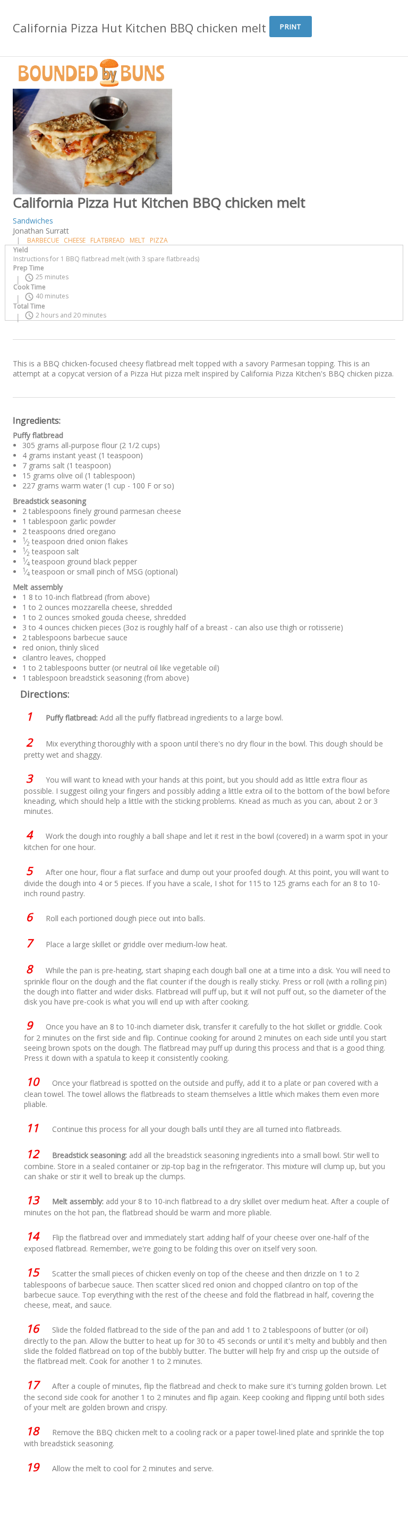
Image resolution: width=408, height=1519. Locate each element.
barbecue (43, 240)
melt (137, 240)
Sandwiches (33, 221)
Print (290, 26)
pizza (159, 240)
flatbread (107, 240)
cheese (75, 240)
